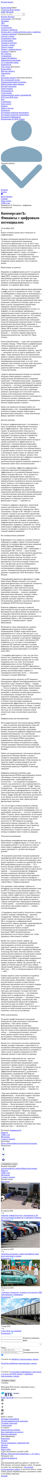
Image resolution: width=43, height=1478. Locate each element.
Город (3, 1348)
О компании (6, 102)
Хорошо (4, 1476)
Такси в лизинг (7, 47)
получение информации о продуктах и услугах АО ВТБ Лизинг (21, 1373)
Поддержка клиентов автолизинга (15, 112)
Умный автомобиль (9, 58)
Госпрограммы (7, 41)
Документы (5, 73)
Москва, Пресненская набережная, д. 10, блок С (20, 1454)
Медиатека (5, 1137)
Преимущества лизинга (10, 1430)
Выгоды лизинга (8, 71)
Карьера (4, 106)
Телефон (26, 1350)
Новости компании (9, 1434)
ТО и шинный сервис (10, 62)
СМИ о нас (5, 203)
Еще (2, 99)
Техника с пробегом (9, 30)
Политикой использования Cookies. (17, 1468)
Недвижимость (7, 91)
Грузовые (5, 25)
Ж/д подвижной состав (10, 80)
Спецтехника (6, 28)
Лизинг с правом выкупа (11, 49)
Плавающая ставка (8, 38)
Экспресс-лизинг (8, 45)
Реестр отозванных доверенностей (15, 1443)
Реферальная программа (11, 60)
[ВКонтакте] (3, 1156)
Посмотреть (6, 1220)
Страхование (6, 56)
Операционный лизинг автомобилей (16, 95)
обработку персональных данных (25, 1359)
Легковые (5, 21)
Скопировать (9, 1164)
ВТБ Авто (5, 97)
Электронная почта (31, 1352)
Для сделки (6, 67)
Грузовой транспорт (9, 1423)
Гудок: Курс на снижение (11, 1331)
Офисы (15, 1143)
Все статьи (5, 1181)
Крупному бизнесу (9, 78)
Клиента (4, 190)
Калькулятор (6, 69)
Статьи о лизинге (8, 1139)
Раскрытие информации (11, 117)
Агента (4, 192)
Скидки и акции (7, 36)
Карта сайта (6, 1449)
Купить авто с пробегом (11, 32)
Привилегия (6, 65)
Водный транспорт (8, 86)
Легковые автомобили (10, 1419)
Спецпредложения (9, 34)
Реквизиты (5, 110)
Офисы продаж (7, 108)
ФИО (25, 1341)
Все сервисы (6, 54)
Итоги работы (6, 1143)
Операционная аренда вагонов (13, 82)
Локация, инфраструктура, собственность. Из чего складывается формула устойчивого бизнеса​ (21, 1216)
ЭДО (3, 75)
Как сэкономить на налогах (12, 1432)
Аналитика (22, 1143)
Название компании (31, 1338)
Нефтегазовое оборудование (12, 84)
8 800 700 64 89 (7, 12)
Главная (4, 199)
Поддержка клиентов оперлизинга (15, 115)
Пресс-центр (6, 104)
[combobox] (21, 1344)
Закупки (4, 1445)
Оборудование (7, 89)
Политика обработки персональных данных (19, 1363)
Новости (4, 1132)
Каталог (4, 17)
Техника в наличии (9, 43)
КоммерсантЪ (15, 1130)
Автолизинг (6, 19)
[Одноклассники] (3, 1151)
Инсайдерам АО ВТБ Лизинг (13, 119)
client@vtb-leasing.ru (9, 1458)
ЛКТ (3, 23)
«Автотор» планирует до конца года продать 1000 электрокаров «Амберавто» (21, 1293)
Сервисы (5, 51)
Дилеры (4, 1441)
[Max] (3, 1161)
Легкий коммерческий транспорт (14, 1421)
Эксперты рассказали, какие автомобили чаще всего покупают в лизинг (20, 1255)
